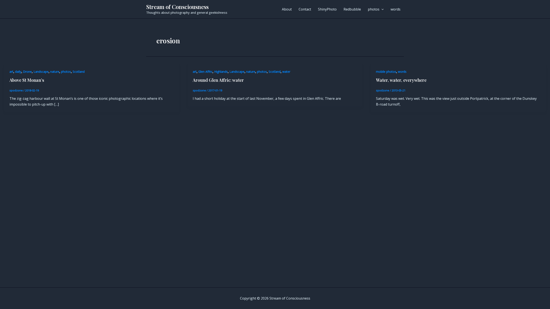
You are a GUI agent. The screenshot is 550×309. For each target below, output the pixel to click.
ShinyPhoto (327, 9)
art (11, 72)
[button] (381, 9)
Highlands (221, 72)
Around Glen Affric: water (218, 80)
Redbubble (352, 9)
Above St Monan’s (26, 80)
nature (54, 72)
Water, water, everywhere (401, 80)
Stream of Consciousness (177, 7)
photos (373, 9)
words (395, 9)
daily (18, 72)
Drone (27, 72)
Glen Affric (205, 72)
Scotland (79, 72)
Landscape (41, 72)
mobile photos (386, 72)
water (286, 72)
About (287, 9)
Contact (305, 9)
